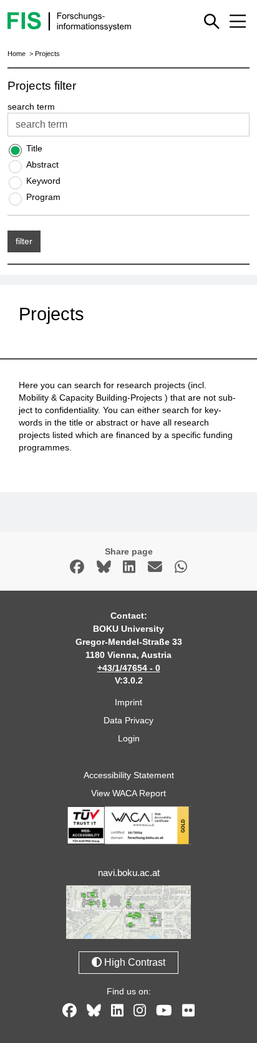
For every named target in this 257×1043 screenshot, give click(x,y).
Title (34, 148)
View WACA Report (128, 793)
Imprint (128, 702)
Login (129, 738)
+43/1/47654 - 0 (128, 668)
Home (16, 53)
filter (24, 241)
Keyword (43, 181)
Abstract (42, 164)
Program (43, 197)
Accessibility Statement (129, 775)
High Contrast (133, 962)
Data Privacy (128, 720)
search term (31, 107)
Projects (47, 53)
